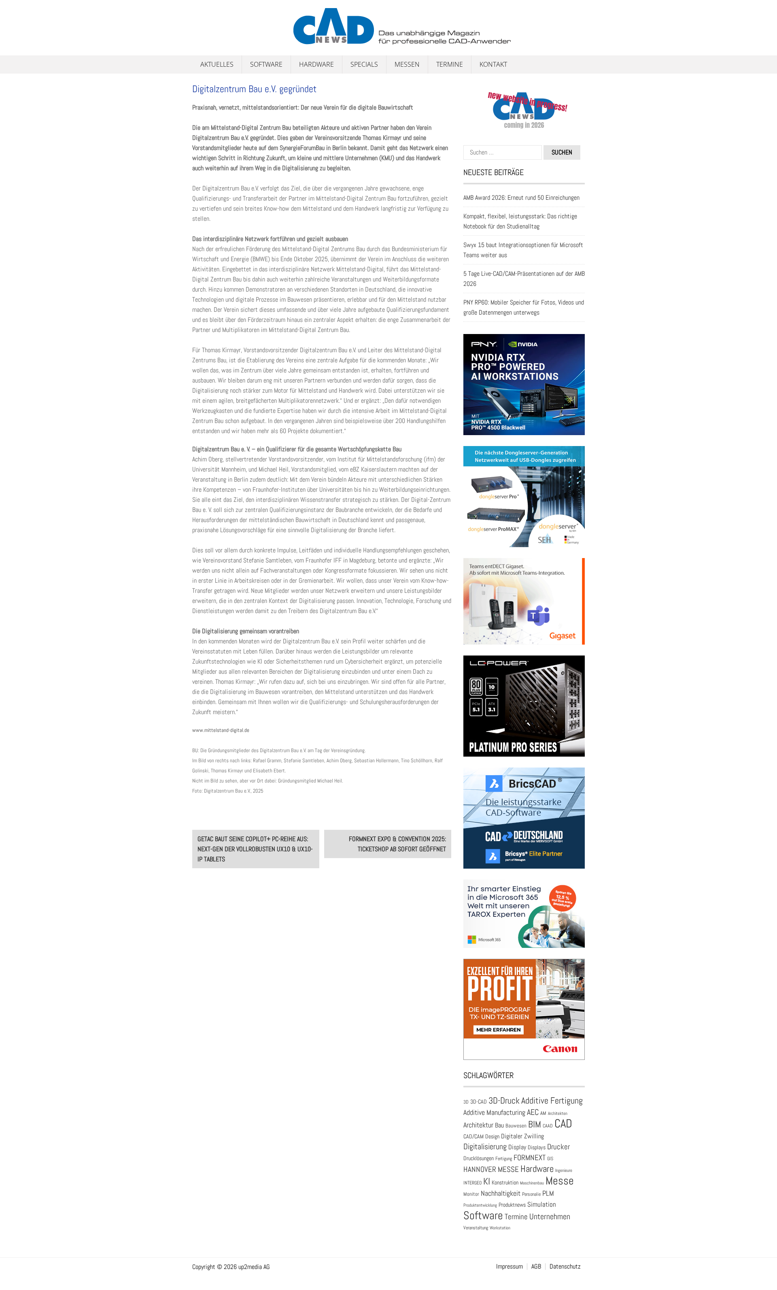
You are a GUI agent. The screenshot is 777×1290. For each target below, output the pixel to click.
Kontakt (493, 64)
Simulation (541, 1204)
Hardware (316, 64)
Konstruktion (505, 1182)
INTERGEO (472, 1183)
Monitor (471, 1194)
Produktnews (512, 1204)
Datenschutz (565, 1266)
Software (266, 64)
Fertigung (503, 1158)
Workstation (500, 1228)
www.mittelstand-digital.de (220, 730)
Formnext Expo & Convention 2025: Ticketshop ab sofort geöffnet (397, 844)
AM (543, 1113)
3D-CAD (478, 1101)
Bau (499, 1125)
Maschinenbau (532, 1183)
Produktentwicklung (480, 1205)
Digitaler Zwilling (522, 1136)
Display (517, 1147)
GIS (550, 1158)
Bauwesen (515, 1125)
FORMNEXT (530, 1158)
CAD (563, 1123)
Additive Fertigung (552, 1100)
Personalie (531, 1194)
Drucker (558, 1147)
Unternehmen (549, 1216)
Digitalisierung (485, 1146)
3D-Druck (504, 1100)
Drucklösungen (478, 1158)
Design (492, 1136)
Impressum (509, 1266)
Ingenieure (563, 1170)
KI (486, 1181)
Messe (560, 1181)
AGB (536, 1266)
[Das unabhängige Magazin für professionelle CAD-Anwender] (210, 40)
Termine (449, 64)
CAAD (548, 1126)
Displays (537, 1147)
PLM (548, 1193)
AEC (533, 1112)
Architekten (557, 1113)
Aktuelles (217, 64)
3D (466, 1102)
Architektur (478, 1124)
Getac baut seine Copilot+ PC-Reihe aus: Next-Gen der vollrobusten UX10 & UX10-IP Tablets (255, 849)
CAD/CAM (473, 1136)
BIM (534, 1124)
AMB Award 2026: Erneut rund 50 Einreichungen (521, 197)
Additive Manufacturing (494, 1112)
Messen (407, 64)
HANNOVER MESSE (491, 1169)
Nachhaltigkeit (500, 1193)
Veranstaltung (475, 1228)
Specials (364, 64)
